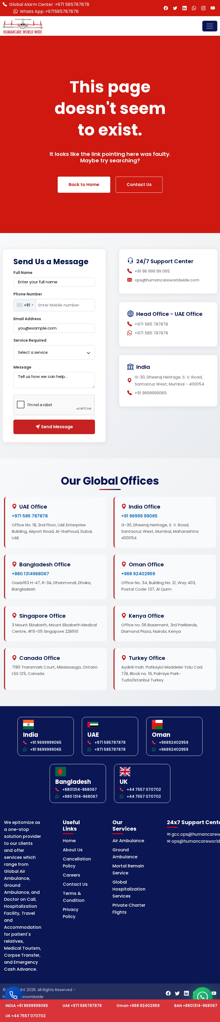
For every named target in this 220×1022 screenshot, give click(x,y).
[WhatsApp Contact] (194, 8)
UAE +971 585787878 (82, 1005)
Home (69, 841)
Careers (71, 875)
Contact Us (139, 184)
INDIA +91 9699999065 (26, 1005)
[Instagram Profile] (203, 8)
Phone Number (27, 294)
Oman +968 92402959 (138, 1005)
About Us (73, 850)
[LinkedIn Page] (184, 8)
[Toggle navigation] (209, 26)
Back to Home (84, 184)
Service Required (29, 340)
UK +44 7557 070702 (25, 1016)
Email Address (27, 318)
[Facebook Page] (165, 8)
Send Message (56, 427)
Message (22, 367)
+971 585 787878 (30, 516)
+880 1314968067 (30, 574)
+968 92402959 (138, 574)
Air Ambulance (128, 841)
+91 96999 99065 (139, 516)
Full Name (22, 272)
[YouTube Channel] (212, 8)
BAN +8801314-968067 (195, 1005)
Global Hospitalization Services (128, 889)
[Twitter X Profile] (175, 8)
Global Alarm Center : (49, 4)
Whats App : (49, 11)
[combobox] (25, 305)
